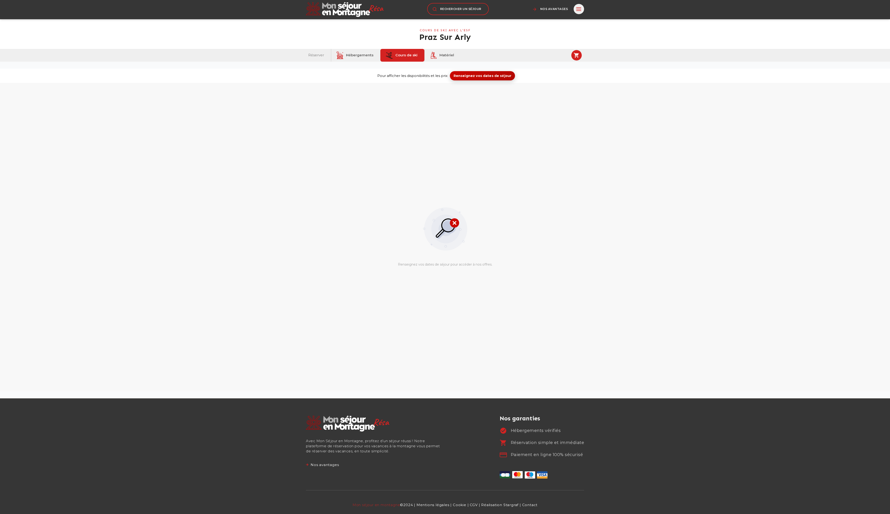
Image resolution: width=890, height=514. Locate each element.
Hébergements (359, 55)
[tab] (579, 9)
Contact (530, 505)
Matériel (446, 55)
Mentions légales (432, 505)
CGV (473, 505)
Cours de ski (405, 55)
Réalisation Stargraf (499, 505)
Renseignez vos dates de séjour (483, 76)
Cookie (459, 505)
